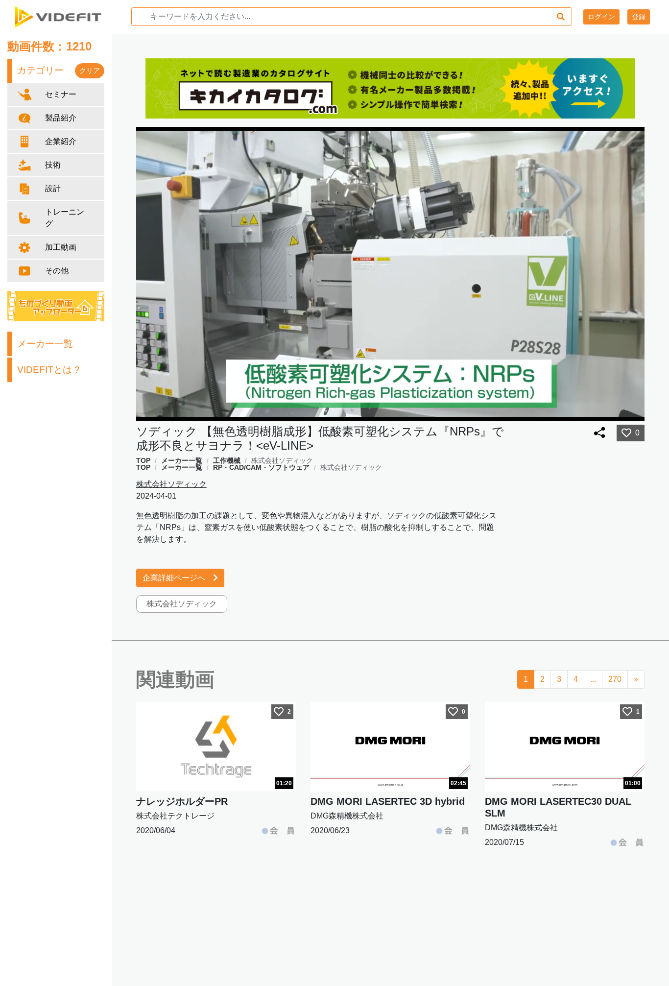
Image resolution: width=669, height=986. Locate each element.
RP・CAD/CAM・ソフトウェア (261, 467)
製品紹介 (60, 118)
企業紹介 (60, 141)
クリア (89, 70)
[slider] (395, 410)
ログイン (601, 17)
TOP (143, 460)
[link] (143, 460)
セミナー (60, 94)
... (593, 679)
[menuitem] (613, 410)
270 (614, 679)
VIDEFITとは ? (48, 369)
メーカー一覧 (45, 343)
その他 (57, 270)
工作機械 (226, 460)
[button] (593, 410)
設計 (53, 188)
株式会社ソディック (282, 460)
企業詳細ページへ (174, 578)
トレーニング (64, 218)
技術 (53, 165)
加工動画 (60, 247)
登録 (638, 17)
